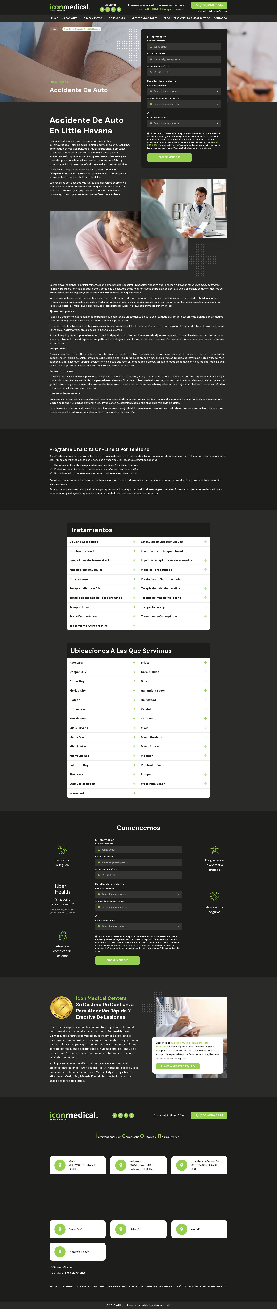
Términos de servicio (159, 1286)
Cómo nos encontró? (157, 117)
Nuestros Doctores (144, 18)
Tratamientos (93, 18)
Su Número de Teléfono (158, 66)
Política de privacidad (191, 1286)
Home (53, 29)
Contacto (220, 18)
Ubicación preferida (156, 85)
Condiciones (117, 18)
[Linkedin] (113, 9)
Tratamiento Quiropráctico (191, 18)
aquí (208, 148)
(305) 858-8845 (211, 5)
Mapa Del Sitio (217, 1286)
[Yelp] (119, 9)
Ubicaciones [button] (69, 18)
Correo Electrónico (156, 53)
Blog (167, 18)
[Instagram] (107, 9)
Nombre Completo (156, 41)
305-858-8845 (130, 945)
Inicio (55, 18)
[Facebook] (102, 9)
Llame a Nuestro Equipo (178, 1066)
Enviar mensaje (169, 157)
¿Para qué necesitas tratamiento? (163, 98)
